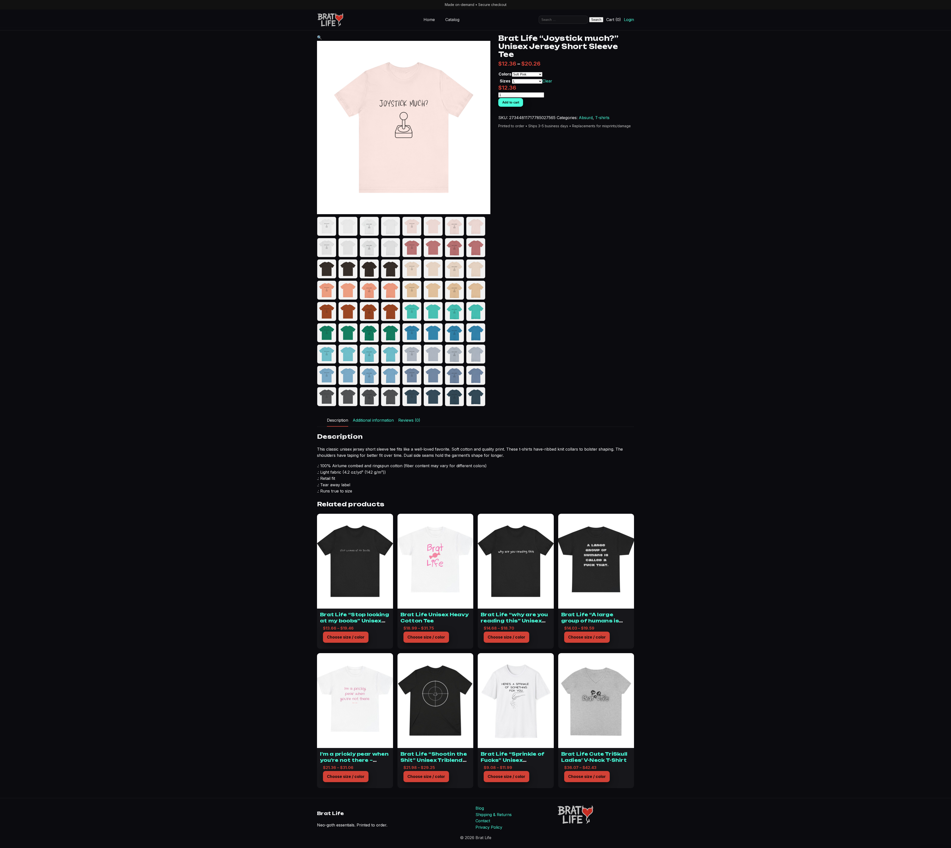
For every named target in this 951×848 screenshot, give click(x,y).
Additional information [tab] (373, 420)
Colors (505, 74)
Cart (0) (613, 19)
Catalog (452, 19)
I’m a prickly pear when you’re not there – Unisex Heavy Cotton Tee (354, 763)
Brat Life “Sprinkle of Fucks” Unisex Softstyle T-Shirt (512, 760)
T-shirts (602, 117)
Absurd (586, 117)
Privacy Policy (489, 827)
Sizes (505, 80)
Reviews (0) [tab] (409, 420)
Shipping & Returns (494, 814)
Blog (480, 808)
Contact (483, 820)
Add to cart (510, 102)
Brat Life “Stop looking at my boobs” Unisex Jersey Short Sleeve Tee (354, 624)
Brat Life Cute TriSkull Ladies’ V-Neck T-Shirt (594, 757)
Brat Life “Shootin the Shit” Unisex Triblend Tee (433, 760)
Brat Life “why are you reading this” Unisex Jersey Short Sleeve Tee (514, 624)
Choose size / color (346, 637)
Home (429, 19)
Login (629, 19)
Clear (547, 80)
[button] (319, 37)
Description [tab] (337, 420)
